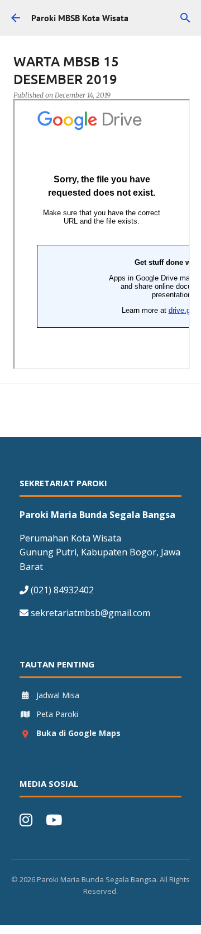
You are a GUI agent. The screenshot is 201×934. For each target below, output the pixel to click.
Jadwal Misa (57, 695)
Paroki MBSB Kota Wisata (79, 17)
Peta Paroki (57, 714)
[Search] (185, 17)
